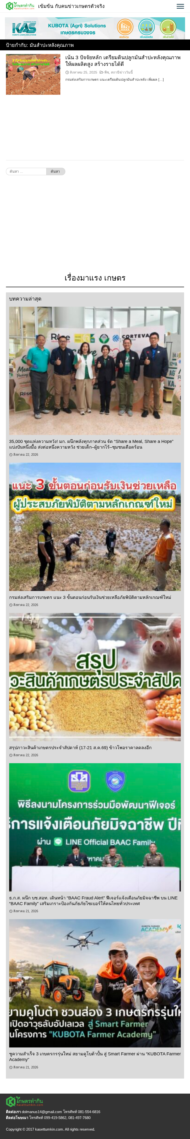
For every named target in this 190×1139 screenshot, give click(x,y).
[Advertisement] (95, 227)
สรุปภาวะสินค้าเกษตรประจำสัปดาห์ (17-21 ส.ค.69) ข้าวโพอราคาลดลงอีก (80, 747)
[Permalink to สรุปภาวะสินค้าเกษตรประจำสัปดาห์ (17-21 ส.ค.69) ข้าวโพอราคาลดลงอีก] (95, 677)
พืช (106, 72)
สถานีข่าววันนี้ (122, 72)
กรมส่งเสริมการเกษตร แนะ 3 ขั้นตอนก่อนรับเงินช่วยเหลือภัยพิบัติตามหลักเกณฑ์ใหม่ (90, 597)
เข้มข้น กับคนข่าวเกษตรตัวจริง (71, 6)
